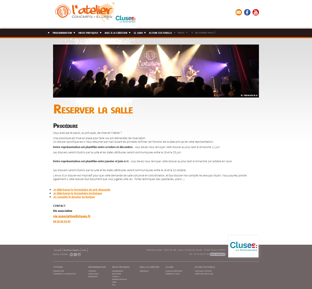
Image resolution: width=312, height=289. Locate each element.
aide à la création (116, 32)
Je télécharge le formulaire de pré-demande (81, 189)
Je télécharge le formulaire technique (77, 193)
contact (115, 276)
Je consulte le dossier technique (74, 196)
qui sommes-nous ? (205, 32)
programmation (62, 32)
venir (114, 281)
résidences (144, 270)
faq (113, 284)
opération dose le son (204, 273)
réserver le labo (173, 273)
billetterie (116, 273)
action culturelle (160, 32)
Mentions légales (71, 250)
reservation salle (119, 279)
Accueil (57, 250)
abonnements (117, 270)
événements (93, 276)
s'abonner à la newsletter (64, 273)
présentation (58, 270)
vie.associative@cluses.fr (71, 216)
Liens (84, 250)
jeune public (93, 273)
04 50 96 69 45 (61, 221)
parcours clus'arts (203, 270)
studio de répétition (174, 270)
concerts (92, 270)
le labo (138, 32)
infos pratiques (88, 32)
